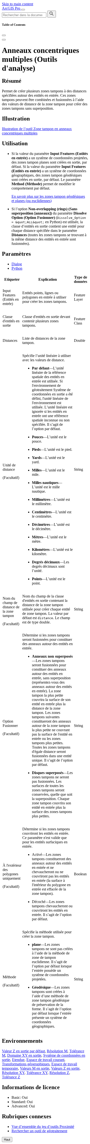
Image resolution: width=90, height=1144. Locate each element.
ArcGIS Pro (11, 8)
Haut (7, 1139)
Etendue (18, 1060)
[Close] (4, 35)
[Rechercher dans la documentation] (51, 14)
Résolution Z (59, 1073)
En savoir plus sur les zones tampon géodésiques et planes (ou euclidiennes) (48, 198)
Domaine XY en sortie (24, 1055)
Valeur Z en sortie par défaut (23, 1051)
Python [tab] (17, 268)
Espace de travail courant (45, 1060)
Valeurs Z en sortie (65, 1068)
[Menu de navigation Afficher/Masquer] (23, 9)
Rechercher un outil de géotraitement (39, 1131)
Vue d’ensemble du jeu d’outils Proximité (43, 1127)
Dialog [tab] (17, 264)
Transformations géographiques (25, 1064)
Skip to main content (17, 4)
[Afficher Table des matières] (4, 39)
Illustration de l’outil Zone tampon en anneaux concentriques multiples (37, 131)
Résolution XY (13, 1073)
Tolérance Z (11, 1077)
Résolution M (57, 1051)
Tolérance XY (37, 1073)
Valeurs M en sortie (34, 1068)
